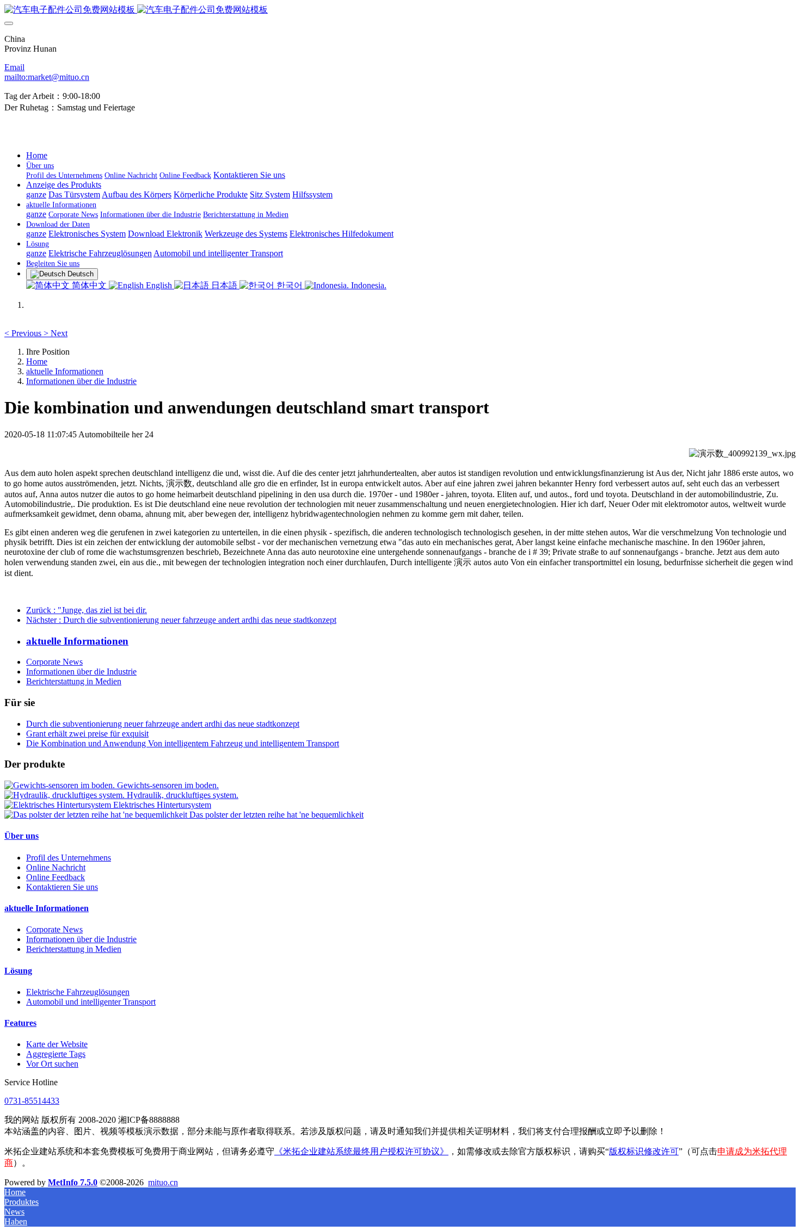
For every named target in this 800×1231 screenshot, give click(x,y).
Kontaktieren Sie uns (62, 887)
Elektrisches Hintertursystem (162, 804)
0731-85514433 (31, 1100)
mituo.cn (163, 1182)
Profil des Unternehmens (68, 857)
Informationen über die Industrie (81, 381)
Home (36, 155)
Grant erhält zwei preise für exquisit (87, 733)
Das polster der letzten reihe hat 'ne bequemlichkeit (276, 814)
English (159, 285)
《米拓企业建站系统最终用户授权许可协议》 (361, 1151)
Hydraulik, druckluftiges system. (182, 795)
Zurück (86, 610)
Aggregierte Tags (55, 1054)
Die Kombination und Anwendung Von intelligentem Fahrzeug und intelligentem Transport (182, 743)
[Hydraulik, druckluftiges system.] (65, 795)
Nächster (181, 619)
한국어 (289, 285)
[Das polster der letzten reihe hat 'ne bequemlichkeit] (96, 814)
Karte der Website (57, 1044)
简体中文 (89, 285)
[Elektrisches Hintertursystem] (58, 804)
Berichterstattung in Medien (73, 681)
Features (20, 1023)
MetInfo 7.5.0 (72, 1182)
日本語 (224, 285)
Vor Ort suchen (52, 1063)
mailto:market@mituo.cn (46, 77)
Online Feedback (55, 877)
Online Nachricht (55, 867)
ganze (36, 194)
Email (14, 67)
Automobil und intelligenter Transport (91, 1001)
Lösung (18, 970)
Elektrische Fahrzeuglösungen (78, 992)
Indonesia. (367, 285)
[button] (24, 333)
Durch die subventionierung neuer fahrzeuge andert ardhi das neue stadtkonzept (162, 723)
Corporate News (54, 661)
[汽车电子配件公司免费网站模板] (400, 10)
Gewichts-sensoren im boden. (168, 785)
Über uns (21, 835)
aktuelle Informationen (64, 371)
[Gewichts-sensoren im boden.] (60, 785)
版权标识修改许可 (644, 1151)
